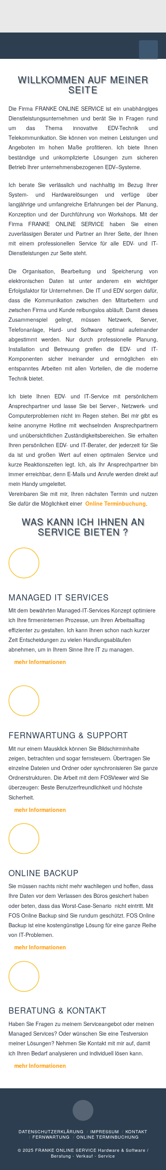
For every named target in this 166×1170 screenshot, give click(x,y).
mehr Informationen (39, 662)
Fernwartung (51, 1137)
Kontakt (136, 1131)
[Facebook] (83, 1110)
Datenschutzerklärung (51, 1131)
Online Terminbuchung (115, 503)
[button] (148, 49)
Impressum (104, 1131)
